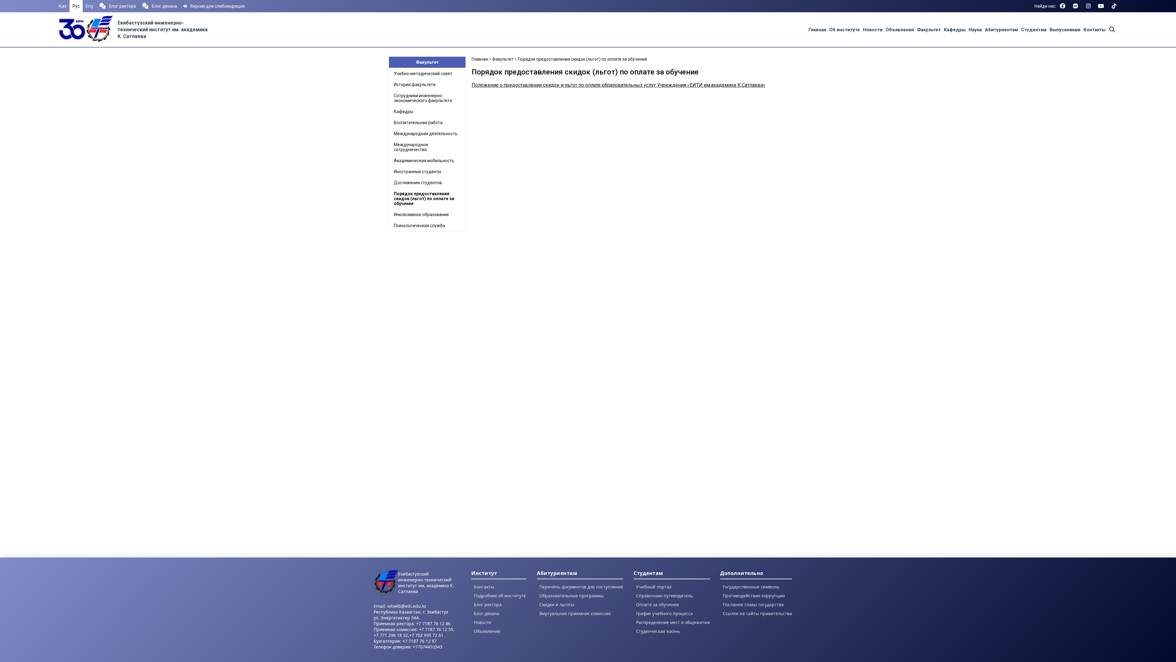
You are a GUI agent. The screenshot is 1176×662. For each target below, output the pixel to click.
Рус (76, 6)
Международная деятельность (426, 133)
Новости (873, 29)
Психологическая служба (419, 225)
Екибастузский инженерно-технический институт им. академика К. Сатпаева (163, 29)
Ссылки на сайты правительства (757, 613)
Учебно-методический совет (423, 73)
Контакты (1095, 29)
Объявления (900, 29)
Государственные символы (751, 587)
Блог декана (164, 6)
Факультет (929, 29)
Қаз (62, 6)
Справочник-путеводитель (664, 596)
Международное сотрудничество (411, 147)
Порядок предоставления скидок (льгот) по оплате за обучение (424, 198)
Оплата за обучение (657, 604)
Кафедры (955, 29)
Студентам (1033, 29)
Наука (975, 29)
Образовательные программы (571, 596)
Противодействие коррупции (754, 596)
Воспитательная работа (418, 122)
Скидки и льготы (556, 604)
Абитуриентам (1001, 29)
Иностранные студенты (417, 171)
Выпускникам (1065, 29)
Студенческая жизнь (658, 631)
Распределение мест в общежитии (673, 622)
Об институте (844, 29)
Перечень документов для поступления (581, 587)
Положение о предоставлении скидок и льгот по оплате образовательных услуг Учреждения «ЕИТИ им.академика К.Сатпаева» (618, 85)
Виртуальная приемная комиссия (575, 613)
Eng (89, 6)
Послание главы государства (753, 604)
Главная (817, 29)
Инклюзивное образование (421, 214)
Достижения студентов (418, 182)
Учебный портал (654, 587)
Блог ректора (122, 6)
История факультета (414, 84)
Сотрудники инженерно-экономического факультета (423, 98)
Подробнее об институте (500, 596)
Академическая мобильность (424, 160)
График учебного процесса (664, 613)
